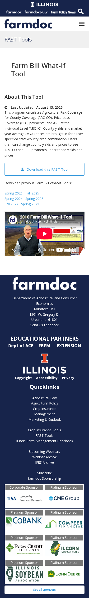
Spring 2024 (14, 198)
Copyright (23, 377)
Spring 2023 (34, 198)
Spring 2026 (14, 193)
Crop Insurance (44, 408)
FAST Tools (44, 435)
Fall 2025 (32, 193)
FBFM (44, 345)
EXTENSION (69, 345)
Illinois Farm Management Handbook (44, 441)
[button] (81, 24)
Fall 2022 (11, 204)
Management (44, 414)
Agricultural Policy (44, 403)
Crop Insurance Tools (44, 430)
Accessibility (47, 377)
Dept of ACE (21, 345)
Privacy (68, 377)
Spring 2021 (30, 204)
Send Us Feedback (44, 325)
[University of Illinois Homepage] (44, 372)
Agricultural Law (44, 398)
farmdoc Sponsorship (44, 478)
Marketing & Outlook (44, 419)
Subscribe (44, 473)
